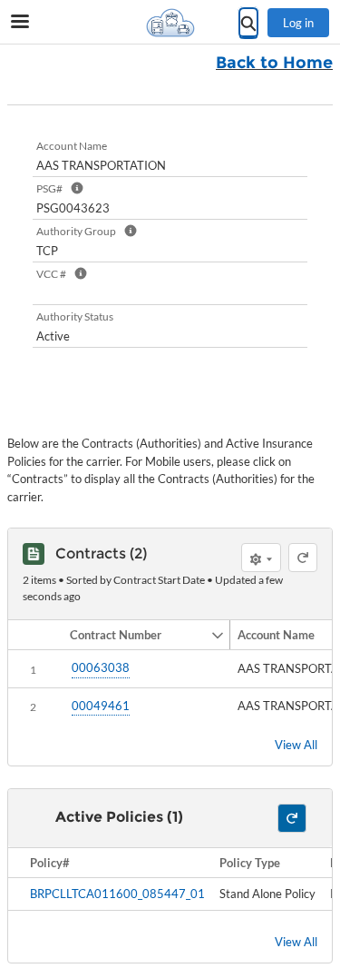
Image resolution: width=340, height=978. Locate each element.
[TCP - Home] (170, 22)
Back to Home (274, 63)
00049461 (101, 705)
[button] (136, 634)
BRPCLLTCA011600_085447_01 (117, 893)
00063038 (101, 667)
